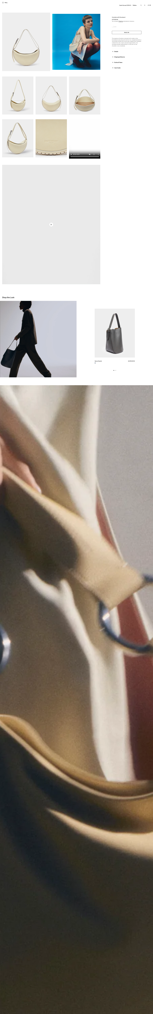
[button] (125, 5)
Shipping (121, 21)
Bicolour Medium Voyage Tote (99, 361)
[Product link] (112, 337)
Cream (114, 26)
